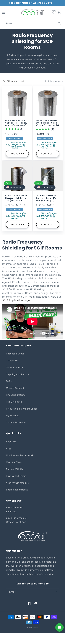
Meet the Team (14, 462)
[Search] (59, 23)
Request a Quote (15, 353)
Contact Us (12, 360)
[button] (3, 12)
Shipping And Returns (17, 374)
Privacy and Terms (16, 476)
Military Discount (15, 388)
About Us (11, 441)
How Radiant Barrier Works (20, 455)
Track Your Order (15, 367)
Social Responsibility (17, 489)
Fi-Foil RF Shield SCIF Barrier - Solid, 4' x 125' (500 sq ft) (16, 198)
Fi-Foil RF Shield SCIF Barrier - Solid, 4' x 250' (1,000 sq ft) (47, 198)
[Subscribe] (55, 591)
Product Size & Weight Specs (21, 408)
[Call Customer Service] (53, 12)
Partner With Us (14, 469)
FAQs (8, 381)
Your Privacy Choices (17, 482)
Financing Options (15, 395)
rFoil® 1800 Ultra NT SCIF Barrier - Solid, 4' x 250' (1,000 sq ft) (47, 123)
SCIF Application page (16, 300)
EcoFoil (35, 627)
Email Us (11, 511)
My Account (12, 415)
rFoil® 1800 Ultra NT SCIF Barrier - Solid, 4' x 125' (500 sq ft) (16, 123)
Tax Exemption (14, 401)
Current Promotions (16, 422)
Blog (8, 448)
